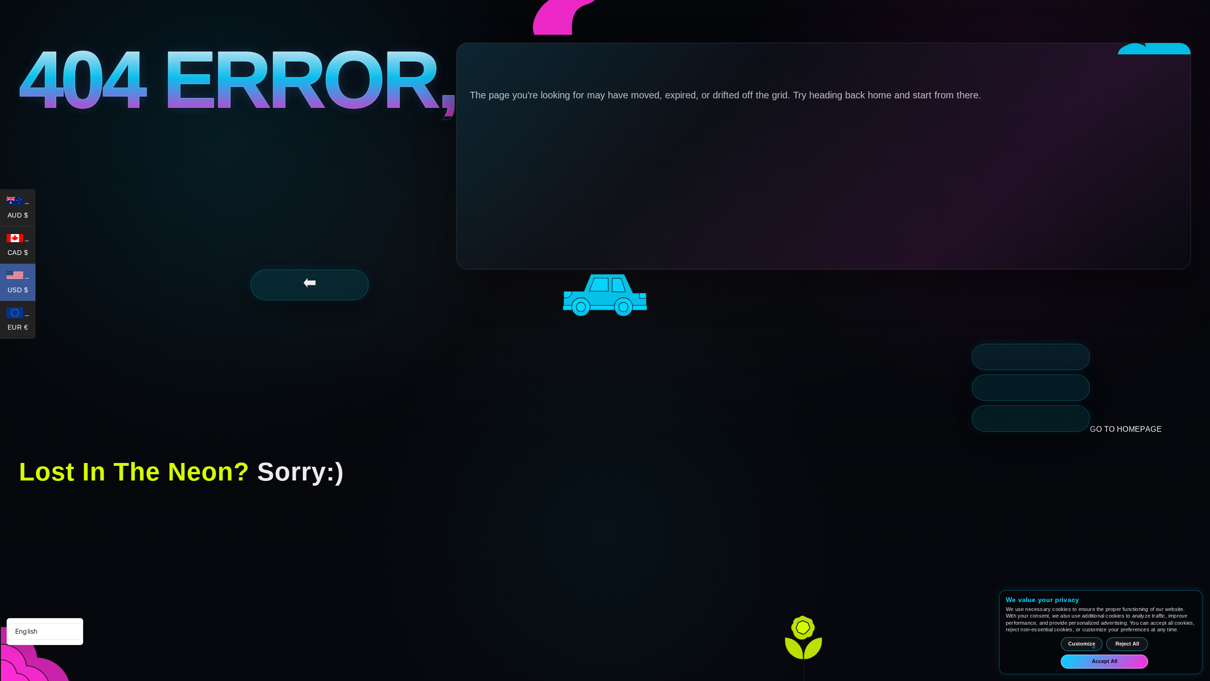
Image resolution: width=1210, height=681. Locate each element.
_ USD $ (21, 284)
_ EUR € (21, 321)
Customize (1081, 643)
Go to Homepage (1126, 429)
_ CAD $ (21, 247)
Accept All (1104, 661)
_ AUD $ (21, 209)
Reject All (1127, 643)
